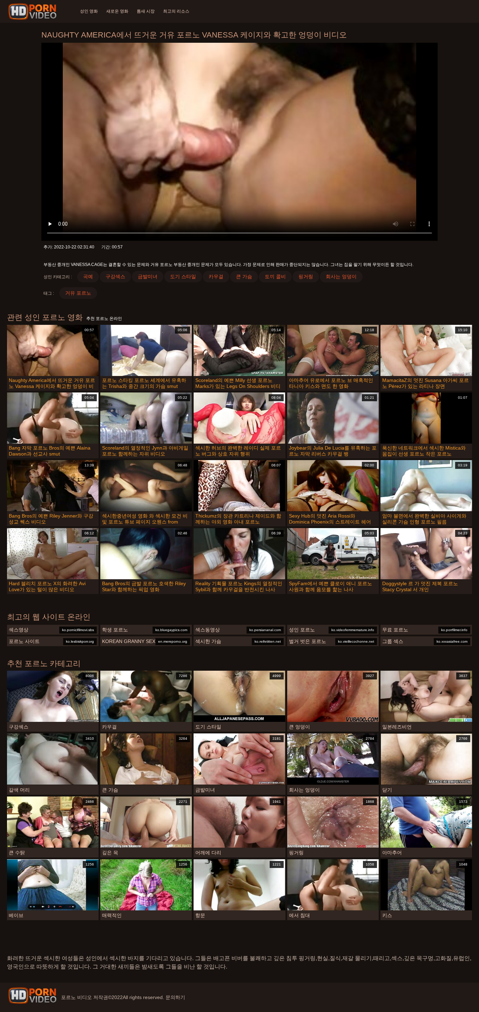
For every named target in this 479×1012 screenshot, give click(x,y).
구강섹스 (115, 276)
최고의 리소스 (176, 11)
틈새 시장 (146, 11)
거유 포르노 (78, 293)
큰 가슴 (244, 276)
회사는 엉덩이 (341, 276)
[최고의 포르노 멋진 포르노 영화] (32, 995)
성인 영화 (89, 11)
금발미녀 (147, 276)
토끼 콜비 (275, 276)
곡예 (88, 276)
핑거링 (305, 276)
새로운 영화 (117, 11)
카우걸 (216, 276)
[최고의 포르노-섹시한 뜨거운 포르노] (33, 11)
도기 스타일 (183, 276)
